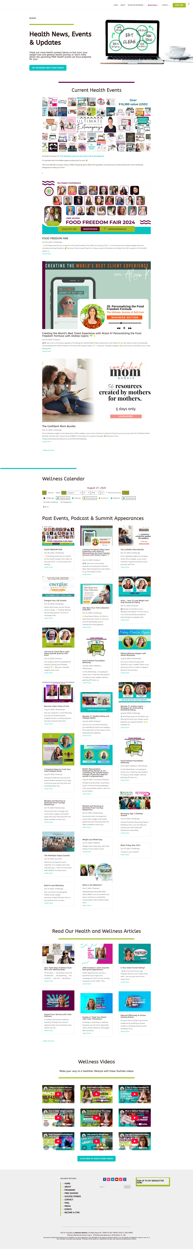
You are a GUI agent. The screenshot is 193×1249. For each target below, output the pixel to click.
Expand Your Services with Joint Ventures (57, 1015)
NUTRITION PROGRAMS (135, 5)
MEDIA (68, 1206)
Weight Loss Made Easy (92, 839)
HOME (116, 5)
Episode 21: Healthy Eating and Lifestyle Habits (95, 717)
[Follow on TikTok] (120, 1179)
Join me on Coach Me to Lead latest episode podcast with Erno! (56, 653)
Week (58, 493)
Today (125, 493)
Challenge (58, 242)
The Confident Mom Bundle (58, 426)
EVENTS (68, 1209)
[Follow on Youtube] (116, 1179)
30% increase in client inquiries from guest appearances (95, 969)
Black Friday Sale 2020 (130, 845)
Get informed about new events (48, 68)
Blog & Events (152, 5)
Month (51, 493)
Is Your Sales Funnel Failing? (133, 968)
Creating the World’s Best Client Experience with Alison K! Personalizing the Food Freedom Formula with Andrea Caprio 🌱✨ (91, 334)
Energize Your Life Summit (55, 600)
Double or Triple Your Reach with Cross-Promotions (94, 1018)
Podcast (56, 340)
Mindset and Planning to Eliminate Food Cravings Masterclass (54, 803)
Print (46, 507)
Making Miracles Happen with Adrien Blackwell (133, 654)
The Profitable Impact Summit (57, 855)
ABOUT (123, 5)
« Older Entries (48, 450)
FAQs (67, 1203)
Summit (58, 859)
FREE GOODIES (71, 1193)
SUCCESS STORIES (73, 1196)
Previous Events (114, 493)
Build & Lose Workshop (54, 885)
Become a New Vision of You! (56, 706)
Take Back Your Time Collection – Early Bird (96, 609)
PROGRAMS (70, 1190)
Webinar (97, 666)
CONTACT (165, 5)
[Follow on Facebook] (104, 1179)
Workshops (60, 709)
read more (46, 254)
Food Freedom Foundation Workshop (93, 662)
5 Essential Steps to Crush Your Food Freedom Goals (57, 770)
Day (63, 493)
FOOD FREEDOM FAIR (55, 238)
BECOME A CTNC (72, 1212)
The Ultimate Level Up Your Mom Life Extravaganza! (82, 156)
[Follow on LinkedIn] (112, 1179)
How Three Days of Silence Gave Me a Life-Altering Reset (58, 969)
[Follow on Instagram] (108, 1179)
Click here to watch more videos (96, 1159)
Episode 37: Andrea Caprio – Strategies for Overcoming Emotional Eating (133, 708)
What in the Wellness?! (92, 885)
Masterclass (60, 808)
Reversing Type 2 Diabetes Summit (132, 815)
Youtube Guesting (101, 780)
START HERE (179, 5)
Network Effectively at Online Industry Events (133, 1016)
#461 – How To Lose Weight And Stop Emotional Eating (135, 601)
